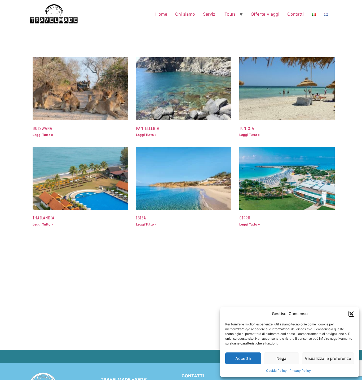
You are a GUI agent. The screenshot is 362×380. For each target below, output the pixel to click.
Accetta (243, 358)
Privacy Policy (300, 371)
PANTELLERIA (147, 128)
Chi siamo (185, 14)
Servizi (210, 14)
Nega (281, 358)
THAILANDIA (43, 218)
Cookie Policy (276, 371)
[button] (351, 313)
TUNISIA (246, 128)
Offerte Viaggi (265, 14)
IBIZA (141, 218)
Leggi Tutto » (43, 135)
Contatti (295, 14)
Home (161, 14)
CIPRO (244, 218)
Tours (230, 14)
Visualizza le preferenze (328, 358)
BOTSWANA (42, 128)
